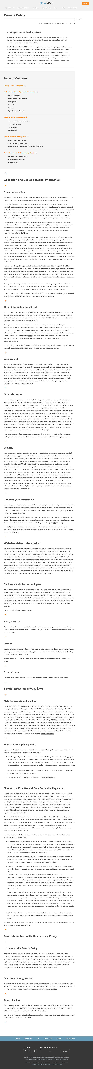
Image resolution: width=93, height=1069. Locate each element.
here (35, 43)
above (34, 330)
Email (83, 20)
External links (12, 130)
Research (36, 8)
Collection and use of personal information (20, 92)
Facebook (76, 20)
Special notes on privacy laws (15, 137)
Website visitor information (14, 117)
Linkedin (35, 1051)
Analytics (14, 127)
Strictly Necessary (16, 124)
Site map (59, 1038)
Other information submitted (17, 98)
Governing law (13, 162)
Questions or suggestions (16, 159)
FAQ (38, 1038)
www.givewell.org (50, 58)
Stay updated (28, 1038)
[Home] (46, 4)
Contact (17, 1038)
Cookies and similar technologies (18, 121)
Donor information (14, 95)
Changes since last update (14, 86)
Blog (63, 8)
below (11, 262)
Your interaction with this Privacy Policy (19, 153)
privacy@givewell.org (40, 225)
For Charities (48, 1038)
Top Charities (9, 8)
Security (11, 108)
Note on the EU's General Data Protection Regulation (25, 146)
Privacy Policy (70, 1038)
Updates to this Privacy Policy (17, 156)
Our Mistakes (46, 8)
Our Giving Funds (23, 8)
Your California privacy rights (17, 143)
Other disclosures (14, 105)
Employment (12, 102)
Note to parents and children (17, 140)
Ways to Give (73, 8)
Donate (85, 3)
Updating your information (16, 111)
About (56, 8)
